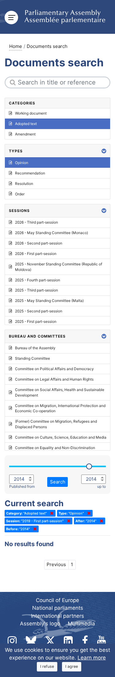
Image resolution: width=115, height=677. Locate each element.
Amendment (25, 134)
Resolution (24, 183)
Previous (56, 564)
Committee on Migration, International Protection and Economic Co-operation (60, 408)
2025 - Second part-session (38, 311)
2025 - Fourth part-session (37, 280)
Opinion (21, 162)
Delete (51, 513)
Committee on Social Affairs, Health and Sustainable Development (59, 392)
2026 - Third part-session (36, 222)
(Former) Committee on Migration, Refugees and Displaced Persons (56, 424)
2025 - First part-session (35, 321)
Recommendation (30, 173)
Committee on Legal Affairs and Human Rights (54, 379)
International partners (57, 616)
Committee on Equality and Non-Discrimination (55, 447)
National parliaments (57, 608)
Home (15, 46)
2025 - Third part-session (36, 290)
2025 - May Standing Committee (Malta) (49, 300)
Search (57, 482)
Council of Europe (57, 600)
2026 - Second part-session (38, 243)
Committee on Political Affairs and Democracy (54, 368)
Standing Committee (32, 358)
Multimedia (81, 623)
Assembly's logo (40, 623)
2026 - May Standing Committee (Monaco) (51, 232)
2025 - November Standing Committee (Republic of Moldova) (58, 267)
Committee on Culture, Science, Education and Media (60, 437)
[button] (104, 151)
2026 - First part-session (35, 253)
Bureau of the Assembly (35, 348)
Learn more (92, 658)
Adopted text (26, 123)
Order (20, 194)
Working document (31, 113)
